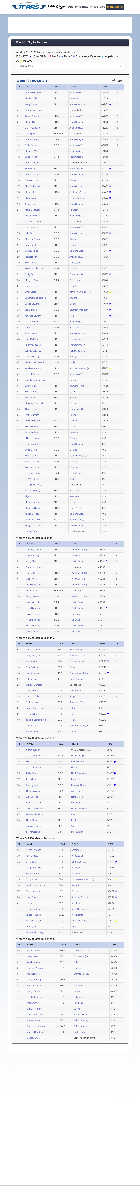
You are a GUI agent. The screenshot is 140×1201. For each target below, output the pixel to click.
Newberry (74, 210)
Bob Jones (74, 280)
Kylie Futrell (30, 233)
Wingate (73, 467)
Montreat (73, 420)
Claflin (72, 362)
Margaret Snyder (33, 280)
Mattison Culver (32, 239)
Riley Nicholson (32, 186)
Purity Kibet (30, 245)
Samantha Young (33, 110)
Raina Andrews (32, 432)
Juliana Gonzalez (33, 350)
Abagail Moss (31, 409)
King (71, 316)
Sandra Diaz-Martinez (35, 298)
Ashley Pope (31, 204)
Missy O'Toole (31, 426)
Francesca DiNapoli (34, 519)
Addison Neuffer (32, 420)
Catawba (73, 98)
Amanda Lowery (33, 316)
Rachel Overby (32, 461)
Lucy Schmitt (31, 227)
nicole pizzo (30, 133)
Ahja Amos (30, 496)
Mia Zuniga (30, 198)
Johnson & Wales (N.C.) (80, 292)
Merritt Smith (31, 455)
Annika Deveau (32, 514)
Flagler (72, 180)
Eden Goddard (31, 180)
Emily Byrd (30, 274)
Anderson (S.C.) (76, 92)
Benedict (73, 245)
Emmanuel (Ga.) (77, 168)
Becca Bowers (32, 304)
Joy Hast (29, 327)
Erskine (72, 304)
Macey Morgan (32, 192)
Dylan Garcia (31, 450)
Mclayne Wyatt (32, 151)
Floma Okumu (32, 286)
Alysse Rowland (32, 215)
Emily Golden (31, 145)
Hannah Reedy (32, 374)
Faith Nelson (31, 256)
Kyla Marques (31, 391)
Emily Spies (30, 292)
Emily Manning (32, 415)
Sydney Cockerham (34, 268)
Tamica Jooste (32, 467)
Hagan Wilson (31, 321)
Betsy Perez (30, 386)
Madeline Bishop (33, 508)
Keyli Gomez (31, 262)
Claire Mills (30, 122)
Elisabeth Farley (32, 490)
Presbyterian (75, 262)
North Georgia (76, 122)
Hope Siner (30, 397)
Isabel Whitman (32, 339)
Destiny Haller (31, 479)
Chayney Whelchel (34, 403)
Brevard (73, 298)
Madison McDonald (34, 362)
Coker (72, 391)
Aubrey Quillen (32, 116)
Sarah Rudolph (32, 162)
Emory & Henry (76, 508)
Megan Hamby (32, 502)
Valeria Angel (31, 157)
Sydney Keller (31, 251)
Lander (72, 426)
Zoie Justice (31, 333)
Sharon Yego (31, 168)
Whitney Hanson (33, 92)
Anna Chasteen (32, 174)
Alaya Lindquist (32, 210)
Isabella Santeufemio (35, 380)
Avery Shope (31, 104)
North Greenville (77, 104)
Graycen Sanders (33, 221)
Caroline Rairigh (32, 356)
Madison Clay (31, 98)
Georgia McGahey (33, 484)
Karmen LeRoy (32, 139)
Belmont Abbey (76, 198)
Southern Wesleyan (78, 192)
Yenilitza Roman (33, 368)
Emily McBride (32, 444)
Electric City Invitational (32, 43)
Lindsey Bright (32, 531)
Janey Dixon (31, 310)
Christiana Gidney (33, 345)
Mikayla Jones (32, 438)
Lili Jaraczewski (32, 473)
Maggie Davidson (33, 525)
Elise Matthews (32, 127)
